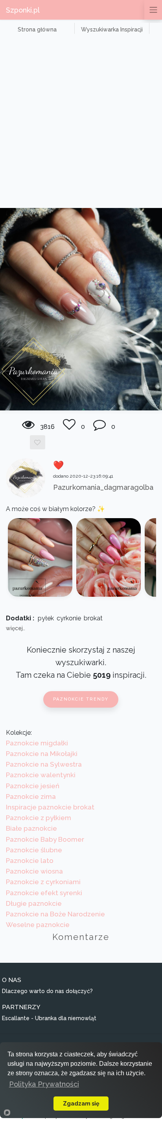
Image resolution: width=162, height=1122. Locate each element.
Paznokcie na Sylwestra (44, 764)
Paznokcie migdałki (37, 743)
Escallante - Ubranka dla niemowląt (49, 1018)
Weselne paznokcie (38, 925)
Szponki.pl (23, 10)
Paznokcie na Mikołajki (41, 754)
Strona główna (37, 29)
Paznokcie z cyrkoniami (43, 882)
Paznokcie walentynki (40, 775)
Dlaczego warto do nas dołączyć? (47, 991)
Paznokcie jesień (32, 786)
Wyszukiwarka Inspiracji (112, 29)
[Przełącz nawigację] (153, 10)
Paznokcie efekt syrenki (44, 893)
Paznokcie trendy (81, 699)
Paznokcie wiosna (34, 871)
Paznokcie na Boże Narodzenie (55, 914)
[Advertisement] (81, 123)
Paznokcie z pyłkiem (38, 818)
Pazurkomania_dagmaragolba (103, 487)
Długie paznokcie (34, 903)
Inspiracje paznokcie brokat (50, 807)
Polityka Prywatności (44, 1084)
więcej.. (15, 628)
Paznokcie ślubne (34, 850)
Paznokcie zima (31, 796)
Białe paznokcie (31, 828)
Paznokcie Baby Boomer (45, 839)
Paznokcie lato (29, 860)
